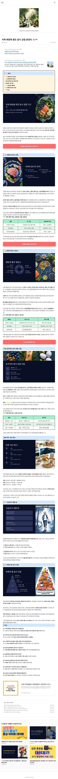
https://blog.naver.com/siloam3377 (13, 60)
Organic (31, 777)
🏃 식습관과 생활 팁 (10, 85)
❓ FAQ (7, 90)
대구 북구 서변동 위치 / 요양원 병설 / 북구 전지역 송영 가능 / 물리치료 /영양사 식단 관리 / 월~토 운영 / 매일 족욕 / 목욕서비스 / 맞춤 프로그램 (24, 65)
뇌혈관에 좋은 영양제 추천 (29, 244)
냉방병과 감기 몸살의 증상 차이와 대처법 (11, 705)
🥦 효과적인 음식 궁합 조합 (12, 81)
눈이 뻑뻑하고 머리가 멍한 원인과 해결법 (11, 712)
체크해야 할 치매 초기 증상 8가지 (29, 146)
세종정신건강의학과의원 (12, 51)
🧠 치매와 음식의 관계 (11, 76)
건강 (3, 36)
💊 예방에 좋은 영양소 (11, 79)
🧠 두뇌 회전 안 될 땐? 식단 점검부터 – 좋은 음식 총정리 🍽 (15, 708)
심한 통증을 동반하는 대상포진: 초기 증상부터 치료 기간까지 (15, 710)
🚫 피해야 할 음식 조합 (11, 87)
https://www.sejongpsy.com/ (12, 49)
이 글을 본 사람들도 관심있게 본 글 (11, 724)
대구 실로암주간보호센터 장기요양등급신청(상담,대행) (20, 62)
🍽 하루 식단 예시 (10, 83)
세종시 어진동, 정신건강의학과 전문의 (14, 53)
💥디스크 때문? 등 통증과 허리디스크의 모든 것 (13, 707)
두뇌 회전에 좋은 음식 (29, 342)
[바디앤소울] (29, 17)
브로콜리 (9, 402)
